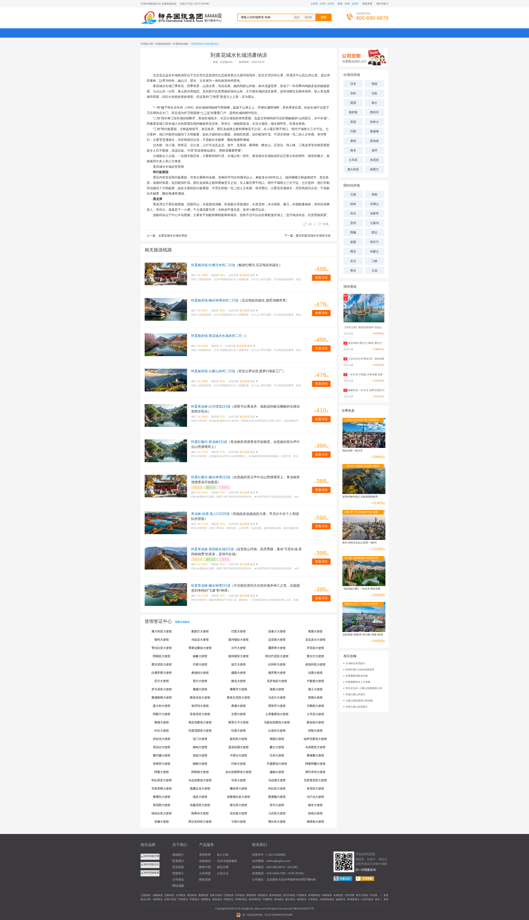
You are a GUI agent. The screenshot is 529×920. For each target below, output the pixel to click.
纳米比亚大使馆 (161, 813)
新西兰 (374, 169)
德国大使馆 (238, 672)
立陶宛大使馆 (315, 705)
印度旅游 (302, 895)
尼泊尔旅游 (289, 895)
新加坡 (374, 140)
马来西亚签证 (326, 899)
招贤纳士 (178, 873)
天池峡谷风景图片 (355, 663)
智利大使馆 (161, 639)
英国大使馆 (315, 697)
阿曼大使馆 (161, 772)
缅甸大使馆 (200, 747)
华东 (353, 213)
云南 (353, 194)
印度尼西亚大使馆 (200, 730)
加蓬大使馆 (161, 821)
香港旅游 (192, 895)
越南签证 (341, 899)
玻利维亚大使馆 (238, 656)
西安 (353, 251)
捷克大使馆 (238, 681)
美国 (296, 17)
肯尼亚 (374, 160)
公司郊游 (205, 873)
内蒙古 (374, 251)
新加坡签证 (255, 899)
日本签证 (313, 899)
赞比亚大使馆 (277, 821)
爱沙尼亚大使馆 (161, 664)
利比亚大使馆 (277, 788)
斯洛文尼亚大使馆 (238, 697)
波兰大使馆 (238, 664)
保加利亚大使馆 (315, 664)
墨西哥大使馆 (277, 648)
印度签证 (194, 899)
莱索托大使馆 (161, 796)
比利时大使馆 (277, 664)
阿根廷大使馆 (161, 656)
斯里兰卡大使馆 (238, 722)
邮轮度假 (205, 879)
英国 (353, 102)
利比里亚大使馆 (161, 780)
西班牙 (374, 112)
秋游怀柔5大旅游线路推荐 (360, 669)
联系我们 (178, 861)
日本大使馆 (277, 755)
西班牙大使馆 (277, 705)
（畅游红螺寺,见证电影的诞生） (236, 265)
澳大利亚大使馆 (161, 631)
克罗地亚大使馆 (277, 681)
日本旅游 (240, 895)
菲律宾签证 (241, 899)
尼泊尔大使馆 (161, 747)
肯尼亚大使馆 (315, 788)
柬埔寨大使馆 (315, 755)
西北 (374, 232)
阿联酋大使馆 (200, 772)
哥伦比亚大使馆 (161, 648)
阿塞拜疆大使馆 (315, 763)
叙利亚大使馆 (238, 739)
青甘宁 (374, 242)
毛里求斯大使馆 (161, 788)
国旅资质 (367, 3)
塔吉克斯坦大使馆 (200, 722)
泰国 (353, 140)
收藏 (326, 224)
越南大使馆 (277, 772)
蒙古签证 (290, 899)
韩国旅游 (251, 895)
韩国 (374, 83)
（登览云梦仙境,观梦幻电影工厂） (238, 371)
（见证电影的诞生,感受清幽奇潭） (240, 300)
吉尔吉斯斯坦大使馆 (238, 772)
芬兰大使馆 (161, 681)
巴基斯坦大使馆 (277, 763)
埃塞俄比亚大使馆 (238, 796)
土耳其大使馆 (315, 714)
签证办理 (223, 867)
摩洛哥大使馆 (238, 788)
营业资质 (178, 867)
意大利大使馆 (161, 705)
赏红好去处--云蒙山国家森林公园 (364, 688)
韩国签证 (206, 899)
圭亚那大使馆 (277, 639)
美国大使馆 (315, 631)
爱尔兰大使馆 (315, 656)
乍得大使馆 (238, 821)
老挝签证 (217, 899)
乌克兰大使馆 (277, 697)
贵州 (353, 223)
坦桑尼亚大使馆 (200, 805)
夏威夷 (374, 131)
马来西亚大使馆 (315, 747)
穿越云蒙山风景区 (355, 694)
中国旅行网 (147, 43)
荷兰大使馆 (200, 681)
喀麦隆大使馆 (277, 796)
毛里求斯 (350, 895)
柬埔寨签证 (353, 899)
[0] (310, 224)
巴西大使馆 (238, 631)
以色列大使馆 (277, 730)
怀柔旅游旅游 (163, 43)
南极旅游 (158, 895)
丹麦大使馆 (200, 664)
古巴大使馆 (238, 648)
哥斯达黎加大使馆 (200, 648)
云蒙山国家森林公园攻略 (359, 700)
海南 (374, 194)
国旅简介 (178, 854)
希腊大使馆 (238, 705)
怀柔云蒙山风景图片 (357, 706)
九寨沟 (374, 223)
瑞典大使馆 (277, 689)
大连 (374, 270)
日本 (353, 83)
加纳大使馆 (315, 813)
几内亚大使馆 (277, 813)
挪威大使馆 (200, 689)
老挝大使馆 (200, 755)
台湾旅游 (181, 895)
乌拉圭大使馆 (200, 639)
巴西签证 (183, 899)
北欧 (374, 93)
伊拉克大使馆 (161, 739)
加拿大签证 (170, 899)
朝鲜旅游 (327, 895)
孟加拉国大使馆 (238, 747)
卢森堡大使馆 (315, 681)
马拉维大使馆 (277, 780)
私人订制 (223, 854)
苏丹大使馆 (277, 805)
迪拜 (374, 150)
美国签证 (158, 899)
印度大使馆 (238, 730)
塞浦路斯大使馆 (161, 697)
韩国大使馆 (277, 739)
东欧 (353, 93)
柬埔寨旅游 (314, 895)
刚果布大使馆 (200, 813)
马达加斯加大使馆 (200, 780)
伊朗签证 (229, 899)
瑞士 (374, 102)
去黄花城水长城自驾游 (172, 235)
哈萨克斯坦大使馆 (315, 739)
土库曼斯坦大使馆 (276, 714)
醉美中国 (205, 867)
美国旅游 (203, 895)
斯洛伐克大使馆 (200, 697)
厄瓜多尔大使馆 (315, 639)
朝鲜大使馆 (200, 763)
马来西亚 (338, 895)
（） (219, 335)
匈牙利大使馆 (200, 705)
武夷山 (374, 204)
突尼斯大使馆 (161, 805)
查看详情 (321, 277)
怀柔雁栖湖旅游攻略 (357, 675)
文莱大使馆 (238, 714)
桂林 (353, 204)
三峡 (374, 261)
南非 (353, 150)
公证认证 (223, 873)
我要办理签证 (182, 622)
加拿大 (374, 121)
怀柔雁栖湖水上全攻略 (358, 682)
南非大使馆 (315, 805)
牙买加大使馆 (315, 648)
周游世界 (205, 854)
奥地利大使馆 (200, 672)
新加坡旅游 (275, 895)
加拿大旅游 (216, 895)
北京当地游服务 (227, 861)
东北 (353, 261)
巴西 (353, 131)
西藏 (353, 232)
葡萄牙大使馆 (238, 689)
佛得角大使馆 (315, 821)
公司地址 (178, 879)
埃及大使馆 (200, 796)
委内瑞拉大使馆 (238, 639)
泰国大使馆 (161, 722)
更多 (252, 275)
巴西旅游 (229, 895)
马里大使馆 (238, 780)
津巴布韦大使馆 (315, 772)
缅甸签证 (279, 899)
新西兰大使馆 (200, 631)
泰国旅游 (263, 895)
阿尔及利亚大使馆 (200, 821)
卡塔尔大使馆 (238, 755)
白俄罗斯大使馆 (161, 672)
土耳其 (353, 160)
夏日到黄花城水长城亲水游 (313, 235)
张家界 (374, 213)
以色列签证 (367, 899)
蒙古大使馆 (277, 747)
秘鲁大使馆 (200, 656)
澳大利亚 (353, 169)
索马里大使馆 (238, 805)
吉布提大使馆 (238, 813)
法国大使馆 (315, 672)
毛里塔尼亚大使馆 (315, 780)
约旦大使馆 (161, 730)
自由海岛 (205, 861)
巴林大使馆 (238, 763)
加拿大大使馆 (277, 631)
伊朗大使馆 (315, 730)
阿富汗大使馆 (161, 714)
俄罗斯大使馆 (277, 672)
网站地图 (178, 885)
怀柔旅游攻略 (180, 43)
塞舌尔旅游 (362, 895)
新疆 (353, 242)
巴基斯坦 (268, 899)
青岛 (353, 270)
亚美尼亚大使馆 (200, 714)
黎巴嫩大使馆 (161, 755)
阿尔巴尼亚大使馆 (276, 656)
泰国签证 (302, 899)
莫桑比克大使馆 (200, 788)
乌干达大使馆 (315, 796)
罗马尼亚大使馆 (161, 689)
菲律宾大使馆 (161, 763)
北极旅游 (169, 895)
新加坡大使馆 (315, 722)
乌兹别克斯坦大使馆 (277, 722)
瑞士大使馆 (315, 689)
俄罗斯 (308, 17)
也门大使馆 (200, 739)
